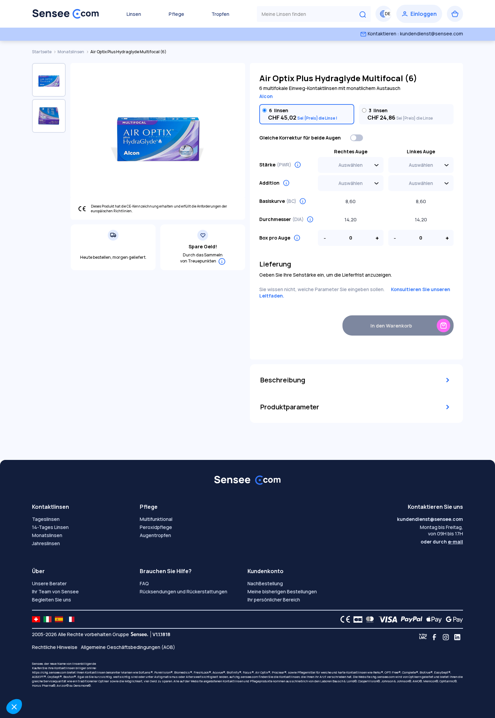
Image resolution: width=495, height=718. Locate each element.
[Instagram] (446, 637)
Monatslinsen (71, 52)
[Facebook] (434, 637)
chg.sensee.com (246, 677)
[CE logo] (343, 619)
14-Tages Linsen (50, 527)
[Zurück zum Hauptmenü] (65, 13)
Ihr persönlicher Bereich (274, 599)
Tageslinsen (46, 519)
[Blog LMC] (423, 637)
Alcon (266, 96)
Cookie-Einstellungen (42, 684)
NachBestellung (265, 583)
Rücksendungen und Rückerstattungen (183, 591)
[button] (14, 706)
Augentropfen (155, 535)
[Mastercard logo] (368, 619)
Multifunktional (156, 519)
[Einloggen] (419, 14)
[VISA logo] (386, 619)
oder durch (442, 541)
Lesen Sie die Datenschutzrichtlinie (45, 662)
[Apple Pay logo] (432, 619)
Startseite (42, 52)
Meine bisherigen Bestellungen (282, 591)
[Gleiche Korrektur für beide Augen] (357, 137)
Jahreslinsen (46, 543)
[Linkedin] (457, 637)
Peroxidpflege (156, 527)
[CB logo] (356, 619)
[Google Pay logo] (452, 619)
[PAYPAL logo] (410, 619)
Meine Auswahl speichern (113, 684)
